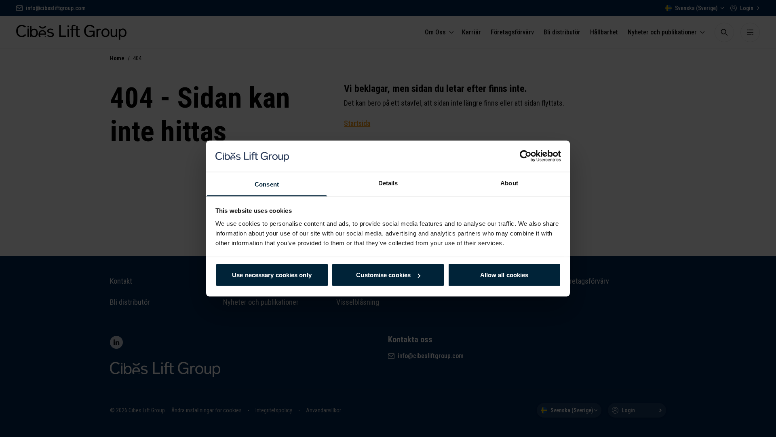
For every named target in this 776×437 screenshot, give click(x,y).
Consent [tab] (267, 183)
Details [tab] (388, 182)
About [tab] (509, 182)
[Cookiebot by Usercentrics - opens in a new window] (525, 156)
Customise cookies (383, 275)
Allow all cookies (504, 275)
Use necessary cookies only (272, 275)
